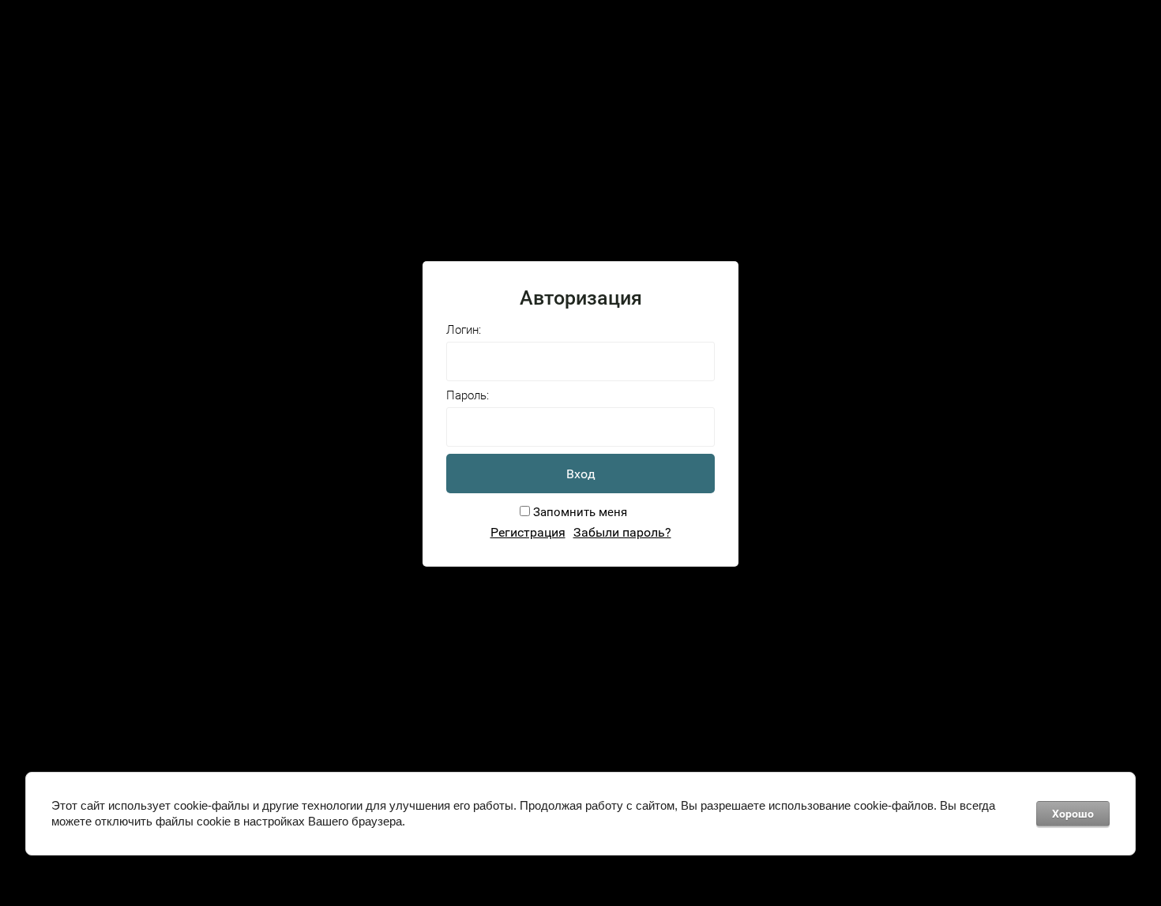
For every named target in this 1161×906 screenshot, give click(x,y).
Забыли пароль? (622, 532)
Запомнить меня (578, 512)
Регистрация (527, 532)
